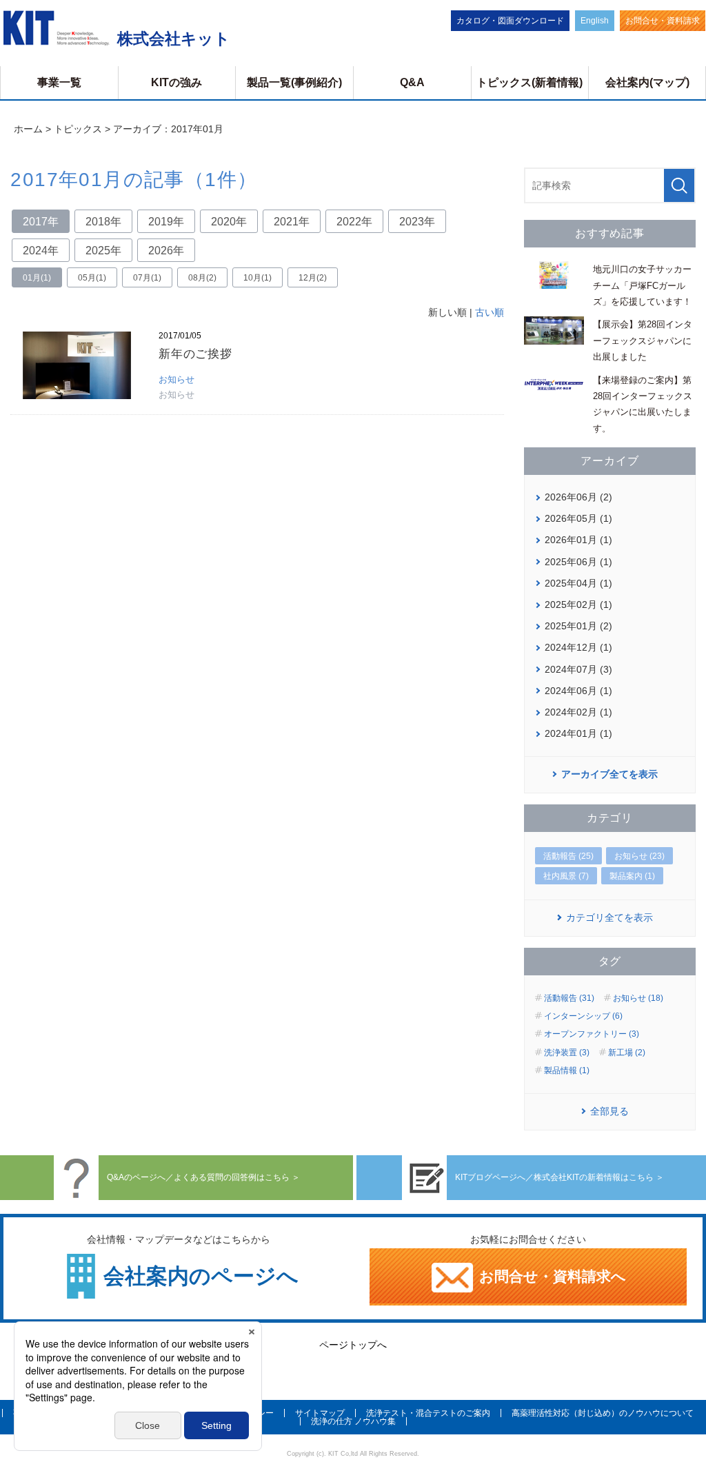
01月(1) (37, 278)
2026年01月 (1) (578, 539)
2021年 (292, 221)
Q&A (412, 82)
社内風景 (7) (566, 876)
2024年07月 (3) (578, 669)
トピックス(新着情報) (529, 82)
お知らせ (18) (638, 998)
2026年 (166, 250)
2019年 (166, 221)
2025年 (103, 250)
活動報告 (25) (568, 856)
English (595, 21)
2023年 (417, 221)
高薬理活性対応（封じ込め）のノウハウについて (603, 1413)
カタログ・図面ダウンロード (510, 21)
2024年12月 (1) (578, 647)
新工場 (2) (626, 1052)
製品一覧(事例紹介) (294, 82)
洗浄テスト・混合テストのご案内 (428, 1413)
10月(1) (257, 278)
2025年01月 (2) (578, 625)
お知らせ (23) (639, 856)
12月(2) (313, 278)
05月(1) (92, 278)
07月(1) (147, 278)
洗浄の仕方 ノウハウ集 (353, 1421)
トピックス (78, 128)
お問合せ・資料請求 (662, 21)
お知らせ (176, 379)
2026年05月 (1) (578, 518)
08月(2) (202, 278)
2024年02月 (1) (578, 712)
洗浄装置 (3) (566, 1052)
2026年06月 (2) (578, 496)
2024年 (41, 250)
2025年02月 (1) (578, 604)
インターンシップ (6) (583, 1016)
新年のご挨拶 (195, 353)
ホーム (28, 128)
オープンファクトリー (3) (591, 1034)
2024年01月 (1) (578, 733)
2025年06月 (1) (578, 561)
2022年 (354, 221)
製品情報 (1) (566, 1070)
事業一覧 (59, 82)
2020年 (229, 221)
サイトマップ (320, 1413)
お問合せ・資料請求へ (550, 1276)
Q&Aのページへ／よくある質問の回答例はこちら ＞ (199, 1177)
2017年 (41, 221)
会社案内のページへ (201, 1276)
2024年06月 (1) (578, 690)
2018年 (103, 221)
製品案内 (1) (632, 876)
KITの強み (176, 82)
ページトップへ (353, 1344)
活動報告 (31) (569, 998)
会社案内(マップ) (647, 82)
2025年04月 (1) (578, 583)
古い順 (489, 312)
